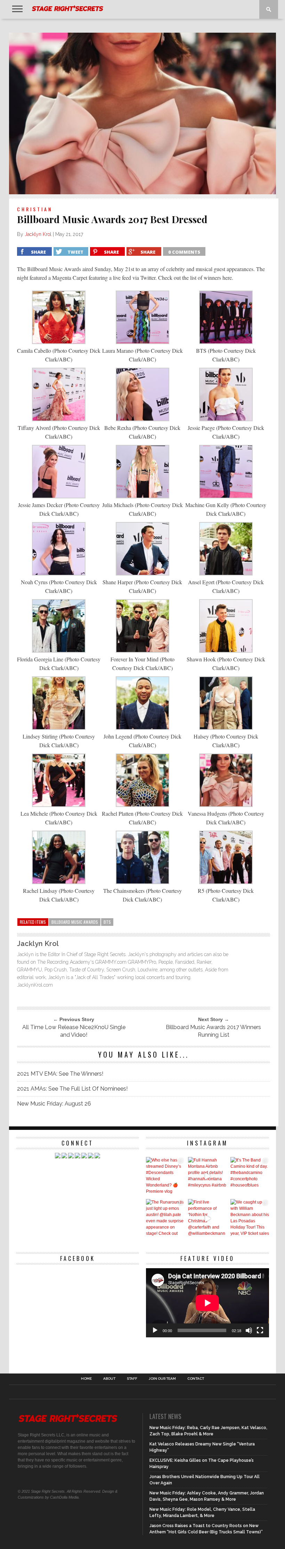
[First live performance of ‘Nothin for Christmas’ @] (207, 1218)
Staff (132, 1378)
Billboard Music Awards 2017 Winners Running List (213, 1031)
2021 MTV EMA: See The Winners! (60, 1073)
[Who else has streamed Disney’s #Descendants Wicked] (165, 1176)
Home (86, 1378)
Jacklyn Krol (38, 234)
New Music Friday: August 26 (54, 1103)
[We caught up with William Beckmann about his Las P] (249, 1218)
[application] (207, 1302)
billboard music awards (74, 922)
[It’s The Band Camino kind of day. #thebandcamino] (249, 1176)
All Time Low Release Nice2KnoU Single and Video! (73, 1031)
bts (107, 922)
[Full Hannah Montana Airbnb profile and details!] (207, 1176)
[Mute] (248, 1330)
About (109, 1378)
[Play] (155, 1330)
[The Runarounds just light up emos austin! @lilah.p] (165, 1218)
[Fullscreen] (259, 1330)
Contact (195, 1378)
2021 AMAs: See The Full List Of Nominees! (72, 1088)
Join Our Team (162, 1378)
